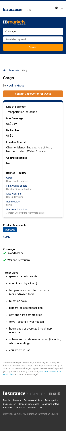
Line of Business (16, 106)
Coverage (9, 249)
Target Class (10, 272)
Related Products (16, 172)
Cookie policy (9, 404)
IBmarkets (14, 70)
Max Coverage (14, 118)
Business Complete (16, 209)
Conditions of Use (50, 404)
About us (7, 407)
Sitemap (32, 407)
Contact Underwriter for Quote (33, 93)
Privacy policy (51, 400)
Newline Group (16, 85)
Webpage (10, 229)
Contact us (20, 407)
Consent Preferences (28, 404)
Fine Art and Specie (16, 185)
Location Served (15, 142)
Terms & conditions (33, 400)
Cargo (9, 177)
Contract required (16, 157)
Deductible (12, 130)
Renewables (13, 201)
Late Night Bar (13, 193)
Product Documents (14, 225)
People (6, 400)
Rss (40, 407)
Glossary (17, 400)
